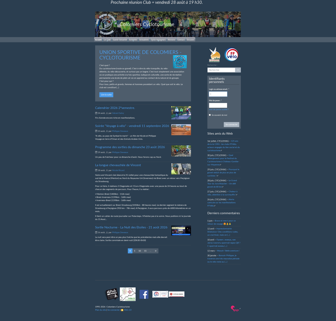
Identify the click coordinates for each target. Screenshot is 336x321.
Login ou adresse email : (219, 89)
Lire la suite (106, 95)
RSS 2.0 (127, 310)
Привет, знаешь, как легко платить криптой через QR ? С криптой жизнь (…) (223, 243)
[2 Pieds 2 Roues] (112, 294)
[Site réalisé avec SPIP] (236, 309)
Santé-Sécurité (120, 39)
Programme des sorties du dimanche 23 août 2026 (130, 147)
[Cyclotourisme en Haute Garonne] (128, 294)
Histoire (171, 39)
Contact (181, 39)
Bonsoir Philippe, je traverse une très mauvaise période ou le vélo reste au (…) (223, 258)
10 (139, 251)
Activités (133, 39)
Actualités (144, 39)
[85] (155, 250)
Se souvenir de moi (219, 115)
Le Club (107, 39)
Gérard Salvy (118, 113)
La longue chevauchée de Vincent (118, 165)
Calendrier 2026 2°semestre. (115, 108)
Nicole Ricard (118, 170)
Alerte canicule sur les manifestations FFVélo (221, 202)
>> (238, 70)
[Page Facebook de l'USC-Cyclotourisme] (144, 294)
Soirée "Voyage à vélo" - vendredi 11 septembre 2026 (132, 126)
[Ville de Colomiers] (215, 54)
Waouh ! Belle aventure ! (228, 251)
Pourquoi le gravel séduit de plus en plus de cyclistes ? (223, 172)
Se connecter (113, 310)
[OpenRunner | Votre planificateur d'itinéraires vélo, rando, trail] (176, 294)
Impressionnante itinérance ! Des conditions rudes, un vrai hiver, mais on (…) (222, 232)
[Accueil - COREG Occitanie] (160, 294)
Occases (190, 39)
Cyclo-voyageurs (158, 39)
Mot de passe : (215, 101)
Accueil (98, 39)
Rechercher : (212, 65)
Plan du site (100, 310)
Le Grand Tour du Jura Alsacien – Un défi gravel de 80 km (222, 183)
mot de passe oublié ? (219, 109)
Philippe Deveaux (120, 131)
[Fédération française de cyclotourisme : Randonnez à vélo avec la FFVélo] (231, 54)
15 (145, 251)
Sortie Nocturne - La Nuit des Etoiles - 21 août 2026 (131, 227)
